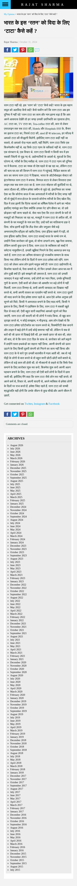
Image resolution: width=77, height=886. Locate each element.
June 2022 (15, 604)
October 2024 (17, 513)
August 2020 (16, 675)
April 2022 (15, 610)
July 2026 (15, 448)
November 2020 (18, 665)
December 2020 (18, 662)
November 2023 (18, 549)
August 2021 (16, 636)
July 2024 (15, 523)
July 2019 (15, 717)
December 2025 (18, 468)
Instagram (39, 403)
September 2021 (18, 633)
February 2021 (17, 656)
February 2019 (17, 733)
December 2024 (18, 507)
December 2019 (18, 701)
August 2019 (16, 714)
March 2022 (16, 614)
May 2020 (15, 685)
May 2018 (15, 759)
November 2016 (18, 818)
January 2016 (17, 850)
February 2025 (17, 500)
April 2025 (15, 494)
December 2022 (18, 584)
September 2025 (18, 477)
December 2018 (18, 740)
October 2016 (17, 821)
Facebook (54, 403)
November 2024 (18, 510)
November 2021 (18, 626)
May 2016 (15, 837)
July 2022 (15, 601)
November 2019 (18, 704)
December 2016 (18, 814)
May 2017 (15, 798)
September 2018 (18, 750)
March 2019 (16, 730)
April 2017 (15, 801)
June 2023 (15, 565)
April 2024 (15, 532)
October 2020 (17, 669)
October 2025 (17, 474)
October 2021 (17, 630)
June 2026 (15, 451)
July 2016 (15, 831)
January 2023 (17, 581)
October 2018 (17, 746)
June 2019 (15, 720)
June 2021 (15, 643)
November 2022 (18, 588)
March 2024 (16, 536)
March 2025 (16, 497)
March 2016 (16, 844)
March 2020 (16, 691)
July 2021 (15, 639)
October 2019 (17, 707)
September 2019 (18, 711)
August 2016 (16, 827)
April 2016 (15, 840)
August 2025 (16, 481)
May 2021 (15, 646)
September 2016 (18, 824)
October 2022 (17, 591)
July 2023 (15, 562)
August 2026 (16, 445)
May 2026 (15, 455)
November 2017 (18, 779)
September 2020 (18, 672)
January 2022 (17, 620)
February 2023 (17, 578)
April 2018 (15, 763)
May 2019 (15, 724)
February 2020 (17, 695)
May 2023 (15, 568)
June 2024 (15, 526)
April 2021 (15, 649)
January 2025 (17, 503)
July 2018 (15, 756)
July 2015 (15, 870)
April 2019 (15, 727)
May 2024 (15, 529)
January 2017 (17, 811)
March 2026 (16, 458)
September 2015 (18, 863)
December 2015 (18, 853)
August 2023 (16, 558)
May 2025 (15, 490)
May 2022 (15, 607)
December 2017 (18, 776)
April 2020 (15, 688)
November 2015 (18, 857)
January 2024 (17, 542)
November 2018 (18, 743)
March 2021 (16, 652)
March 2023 (16, 575)
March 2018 (16, 766)
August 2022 (16, 597)
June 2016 (15, 834)
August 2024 (16, 520)
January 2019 (17, 737)
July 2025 (15, 484)
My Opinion (9, 14)
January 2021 (17, 659)
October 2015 (17, 860)
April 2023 (15, 571)
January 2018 (17, 772)
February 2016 (17, 847)
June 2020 (15, 682)
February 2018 (17, 769)
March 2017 (16, 805)
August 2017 (16, 789)
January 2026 (17, 464)
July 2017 (15, 792)
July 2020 (15, 678)
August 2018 (16, 753)
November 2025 (18, 471)
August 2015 (16, 866)
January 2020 (17, 698)
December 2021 (18, 623)
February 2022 (17, 617)
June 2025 (15, 487)
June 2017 (15, 795)
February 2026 (17, 461)
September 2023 (18, 555)
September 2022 (18, 594)
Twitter (28, 403)
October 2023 (17, 552)
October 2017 (17, 782)
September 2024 (18, 516)
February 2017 (17, 808)
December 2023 (18, 545)
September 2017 (18, 785)
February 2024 (17, 539)
